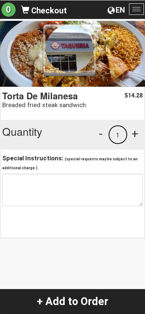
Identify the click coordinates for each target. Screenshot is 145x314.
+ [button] (135, 133)
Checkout (48, 10)
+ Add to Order (72, 301)
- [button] (101, 133)
